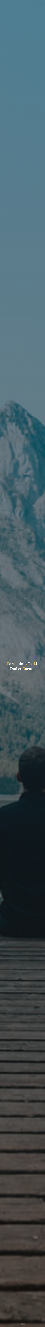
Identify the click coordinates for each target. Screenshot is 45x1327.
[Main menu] (41, 6)
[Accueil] (22, 1324)
